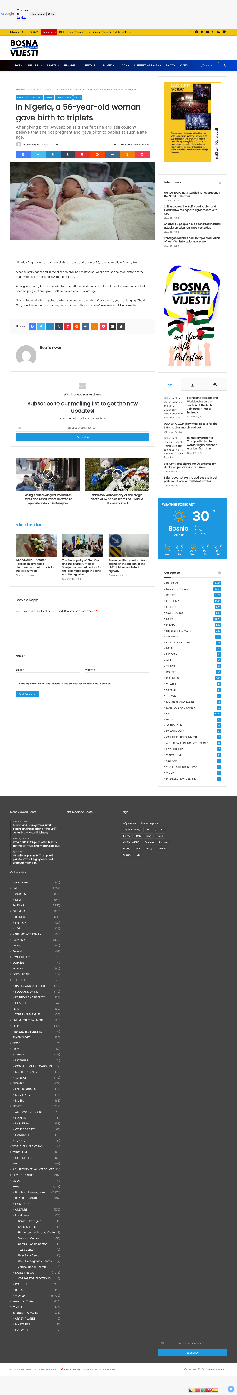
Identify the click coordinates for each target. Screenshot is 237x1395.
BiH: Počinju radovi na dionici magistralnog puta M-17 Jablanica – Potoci (100, 32)
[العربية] (203, 1390)
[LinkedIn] (53, 154)
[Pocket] (142, 154)
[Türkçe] (197, 1390)
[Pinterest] (82, 154)
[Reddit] (97, 154)
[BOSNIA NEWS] (24, 47)
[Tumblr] (68, 154)
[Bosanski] (191, 1390)
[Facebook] (23, 154)
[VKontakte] (112, 154)
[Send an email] (38, 144)
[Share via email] (112, 326)
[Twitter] (38, 154)
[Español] (215, 1390)
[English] (209, 1390)
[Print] (121, 326)
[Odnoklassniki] (127, 154)
